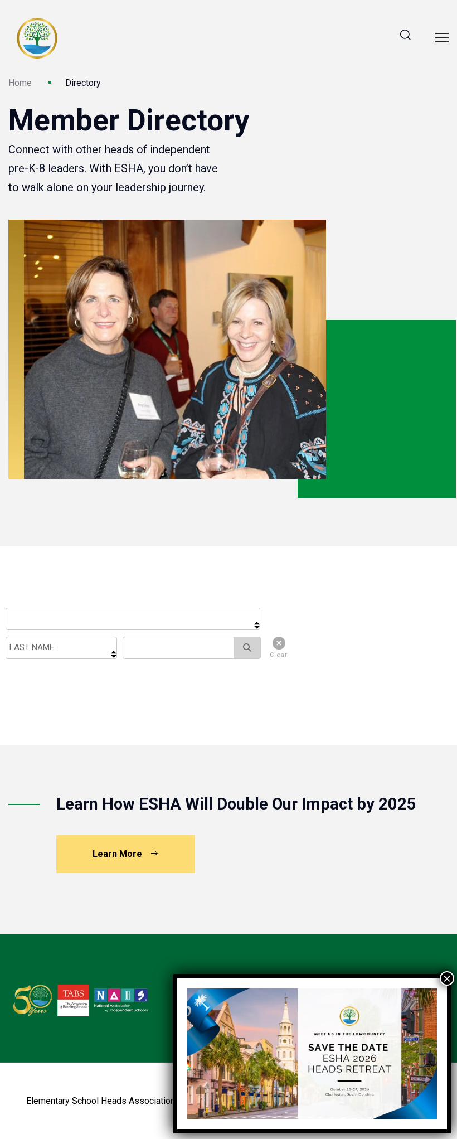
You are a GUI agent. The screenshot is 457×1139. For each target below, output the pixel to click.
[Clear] (276, 646)
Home (20, 82)
